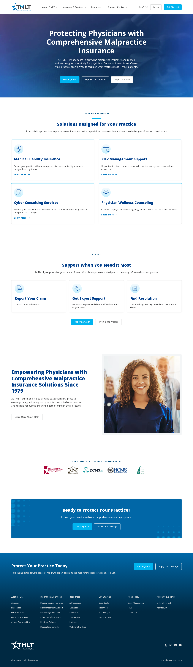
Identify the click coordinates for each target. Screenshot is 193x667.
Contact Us (132, 612)
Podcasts (73, 622)
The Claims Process (108, 321)
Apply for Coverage (107, 526)
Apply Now (103, 608)
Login (156, 7)
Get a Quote (69, 79)
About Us (15, 603)
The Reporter (75, 617)
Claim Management (136, 603)
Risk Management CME (50, 612)
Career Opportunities (20, 622)
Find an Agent (104, 612)
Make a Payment (164, 603)
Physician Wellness (48, 622)
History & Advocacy (19, 617)
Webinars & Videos (78, 627)
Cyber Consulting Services (51, 617)
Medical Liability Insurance (51, 603)
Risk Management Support (51, 608)
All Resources (75, 603)
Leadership (16, 608)
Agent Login (162, 608)
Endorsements (17, 612)
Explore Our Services (95, 79)
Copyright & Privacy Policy (171, 660)
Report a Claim (122, 79)
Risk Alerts (74, 612)
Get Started (172, 7)
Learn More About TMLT (27, 416)
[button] (50, 7)
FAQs (130, 608)
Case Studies (75, 608)
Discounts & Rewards (49, 627)
